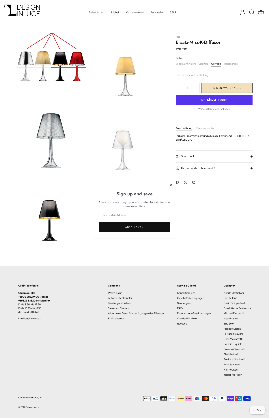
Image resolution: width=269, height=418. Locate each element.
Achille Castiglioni (234, 293)
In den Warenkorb (226, 87)
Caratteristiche (205, 128)
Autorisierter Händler (120, 298)
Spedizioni (187, 156)
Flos (178, 36)
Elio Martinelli (231, 354)
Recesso (182, 323)
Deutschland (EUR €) (28, 397)
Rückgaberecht (116, 318)
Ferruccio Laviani (233, 333)
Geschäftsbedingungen (190, 298)
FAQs (180, 308)
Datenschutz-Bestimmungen (194, 313)
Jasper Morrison (233, 374)
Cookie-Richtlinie (187, 318)
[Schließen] (171, 185)
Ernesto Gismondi (234, 349)
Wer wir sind (115, 293)
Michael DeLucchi (234, 313)
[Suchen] (252, 12)
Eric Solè (229, 323)
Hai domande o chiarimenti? (198, 168)
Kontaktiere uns (186, 293)
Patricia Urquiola (233, 344)
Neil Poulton (231, 369)
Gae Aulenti (230, 298)
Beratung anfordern (119, 303)
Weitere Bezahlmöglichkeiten (214, 109)
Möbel (115, 12)
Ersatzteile (156, 12)
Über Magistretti (233, 339)
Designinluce (32, 407)
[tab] (186, 128)
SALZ (173, 12)
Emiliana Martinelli (234, 359)
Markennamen (135, 12)
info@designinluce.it (29, 318)
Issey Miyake (231, 318)
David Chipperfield (234, 303)
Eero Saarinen (232, 364)
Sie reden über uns (119, 308)
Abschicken (134, 227)
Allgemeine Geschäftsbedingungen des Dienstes (136, 313)
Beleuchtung (96, 12)
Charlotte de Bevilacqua (237, 308)
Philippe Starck (232, 328)
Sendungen (183, 303)
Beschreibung (184, 128)
